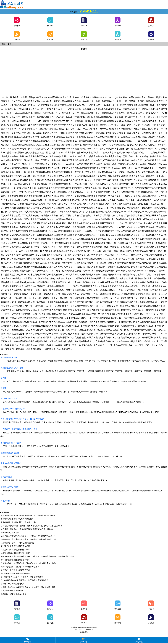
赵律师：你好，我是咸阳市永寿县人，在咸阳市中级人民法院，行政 (28, 587)
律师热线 (27, 642)
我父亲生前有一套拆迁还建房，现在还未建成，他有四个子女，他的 (28, 563)
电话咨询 (75, 627)
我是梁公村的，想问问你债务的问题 (15, 553)
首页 (3, 44)
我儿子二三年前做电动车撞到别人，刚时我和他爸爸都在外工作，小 (28, 536)
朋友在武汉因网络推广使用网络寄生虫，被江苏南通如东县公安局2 (28, 515)
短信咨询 (84, 627)
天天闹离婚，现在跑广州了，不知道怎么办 (18, 522)
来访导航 (139, 642)
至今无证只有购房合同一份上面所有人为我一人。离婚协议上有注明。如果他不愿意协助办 (37, 556)
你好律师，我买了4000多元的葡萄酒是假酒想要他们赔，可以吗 (27, 529)
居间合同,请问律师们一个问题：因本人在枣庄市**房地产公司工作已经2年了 (31, 526)
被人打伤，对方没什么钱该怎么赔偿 (15, 570)
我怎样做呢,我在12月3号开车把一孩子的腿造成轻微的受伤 (24, 580)
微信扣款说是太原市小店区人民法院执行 (17, 519)
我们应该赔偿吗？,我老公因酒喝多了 (16, 573)
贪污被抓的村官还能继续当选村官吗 (15, 560)
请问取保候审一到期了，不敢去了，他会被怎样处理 (22, 577)
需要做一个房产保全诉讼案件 (13, 584)
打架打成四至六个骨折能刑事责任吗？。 (17, 550)
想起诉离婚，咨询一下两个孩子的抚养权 (17, 543)
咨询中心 (83, 642)
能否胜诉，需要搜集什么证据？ (13, 594)
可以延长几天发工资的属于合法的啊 (15, 546)
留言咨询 (93, 627)
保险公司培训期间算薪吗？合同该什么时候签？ (20, 567)
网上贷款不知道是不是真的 (12, 590)
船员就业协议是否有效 (10, 532)
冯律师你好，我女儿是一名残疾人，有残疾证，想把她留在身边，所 (28, 539)
